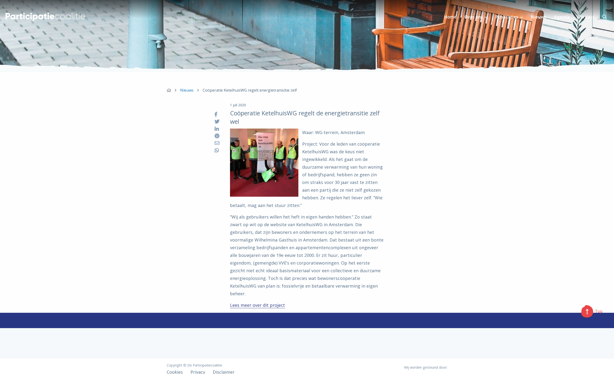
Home (450, 17)
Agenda (562, 17)
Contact (586, 17)
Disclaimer (224, 372)
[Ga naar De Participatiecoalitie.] (169, 90)
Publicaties (506, 17)
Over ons (473, 17)
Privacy (197, 372)
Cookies (175, 372)
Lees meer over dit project (257, 305)
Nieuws (538, 17)
